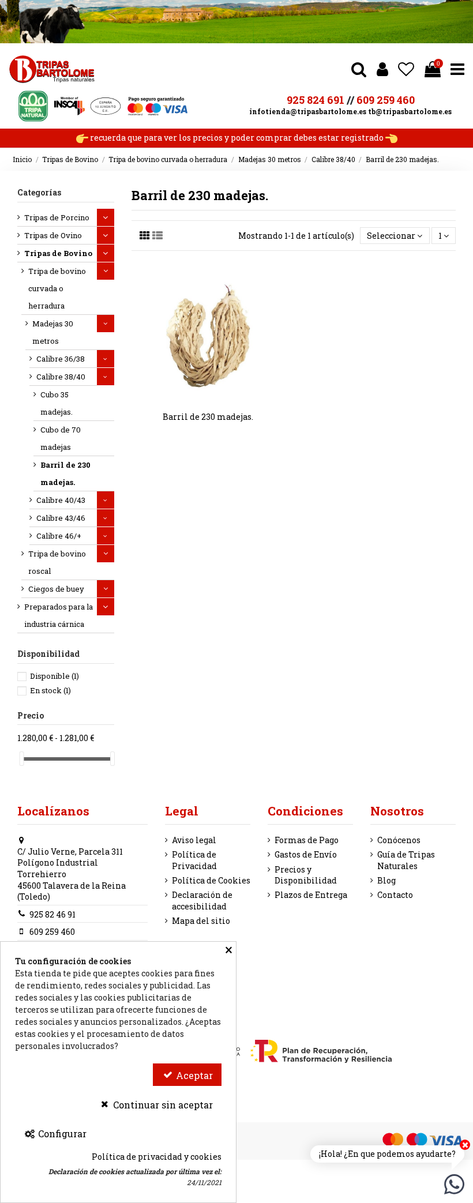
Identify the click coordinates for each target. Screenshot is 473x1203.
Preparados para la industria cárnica (58, 615)
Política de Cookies (211, 880)
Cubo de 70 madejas (60, 438)
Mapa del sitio (201, 920)
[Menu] (457, 69)
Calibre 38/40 (60, 376)
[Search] (358, 69)
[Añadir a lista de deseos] (200, 400)
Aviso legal (194, 839)
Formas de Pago (307, 839)
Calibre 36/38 (60, 359)
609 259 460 (385, 100)
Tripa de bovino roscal (57, 562)
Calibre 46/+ (58, 536)
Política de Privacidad (194, 860)
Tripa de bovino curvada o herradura (57, 288)
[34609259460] (454, 1183)
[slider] (21, 758)
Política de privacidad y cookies (157, 1156)
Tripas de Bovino (58, 253)
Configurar (61, 1133)
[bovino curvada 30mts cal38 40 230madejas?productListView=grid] (145, 235)
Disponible (54, 676)
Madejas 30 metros (52, 332)
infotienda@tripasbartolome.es (307, 111)
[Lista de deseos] (406, 69)
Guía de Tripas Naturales (406, 860)
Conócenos (399, 839)
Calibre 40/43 (60, 500)
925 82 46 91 (52, 914)
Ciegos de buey (56, 589)
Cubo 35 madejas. (56, 403)
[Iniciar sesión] (382, 69)
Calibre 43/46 (60, 518)
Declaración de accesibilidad (202, 900)
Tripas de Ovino (53, 235)
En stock (50, 690)
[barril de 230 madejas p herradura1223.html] (208, 336)
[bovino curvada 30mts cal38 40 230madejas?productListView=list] (157, 235)
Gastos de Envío (306, 854)
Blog (386, 880)
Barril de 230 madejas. (208, 416)
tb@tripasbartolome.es (410, 111)
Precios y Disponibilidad (306, 875)
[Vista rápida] (216, 400)
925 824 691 (315, 100)
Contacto (395, 894)
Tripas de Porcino (56, 217)
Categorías (39, 192)
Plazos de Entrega (311, 894)
